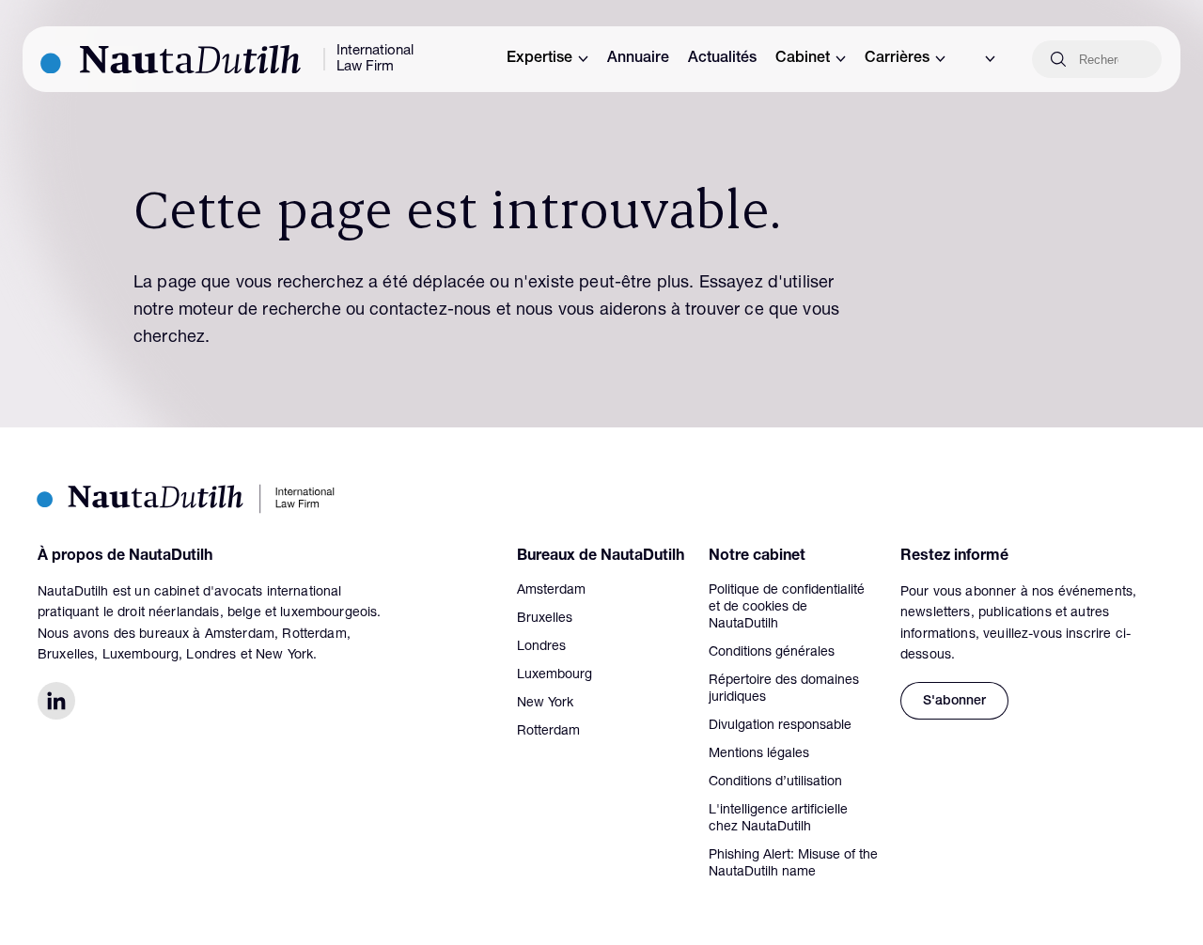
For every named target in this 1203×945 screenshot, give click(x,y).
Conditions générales (772, 652)
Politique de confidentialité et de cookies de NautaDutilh (787, 607)
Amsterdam (551, 590)
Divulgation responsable (780, 726)
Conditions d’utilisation (775, 782)
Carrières (897, 59)
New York (545, 703)
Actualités (722, 59)
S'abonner (954, 701)
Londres (541, 647)
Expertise (539, 59)
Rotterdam (548, 731)
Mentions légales (759, 754)
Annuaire (638, 59)
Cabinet (802, 59)
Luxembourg (554, 675)
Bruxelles (544, 619)
